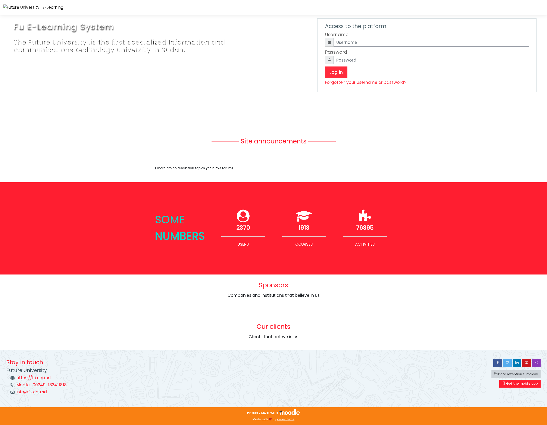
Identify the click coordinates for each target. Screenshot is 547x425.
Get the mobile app (521, 383)
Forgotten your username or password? (365, 82)
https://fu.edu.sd (33, 378)
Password (336, 52)
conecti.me (285, 419)
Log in (336, 72)
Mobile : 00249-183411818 (41, 385)
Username (336, 34)
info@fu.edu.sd (31, 392)
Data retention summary (517, 374)
